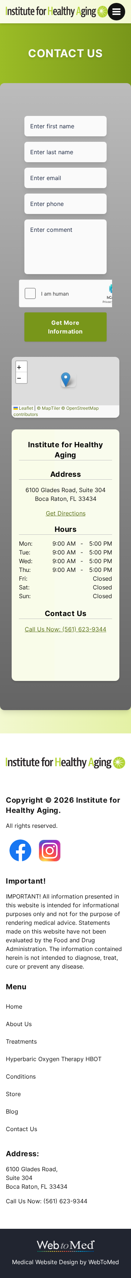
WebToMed (103, 1262)
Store (13, 1094)
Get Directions (66, 513)
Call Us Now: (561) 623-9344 (65, 629)
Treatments (21, 1041)
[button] (65, 379)
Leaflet (25, 408)
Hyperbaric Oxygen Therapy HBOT (54, 1059)
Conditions (21, 1076)
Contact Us (21, 1129)
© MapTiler (48, 408)
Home (14, 1006)
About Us (19, 1024)
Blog (12, 1111)
